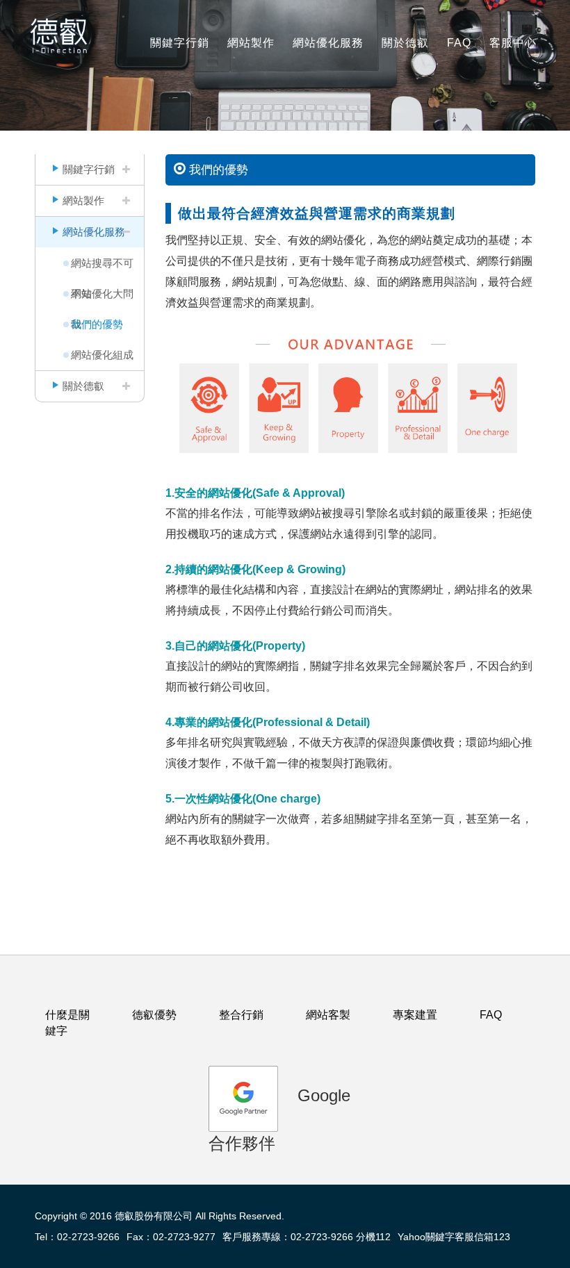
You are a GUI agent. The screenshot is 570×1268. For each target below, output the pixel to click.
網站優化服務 (328, 43)
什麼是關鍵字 (67, 1023)
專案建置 (415, 1015)
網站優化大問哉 (102, 298)
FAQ (459, 43)
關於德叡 (405, 43)
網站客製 (328, 1015)
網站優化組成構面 (102, 359)
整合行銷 (241, 1015)
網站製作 (251, 43)
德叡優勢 (154, 1015)
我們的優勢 (97, 324)
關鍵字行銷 (179, 43)
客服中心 (513, 43)
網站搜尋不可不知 (102, 268)
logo (62, 35)
